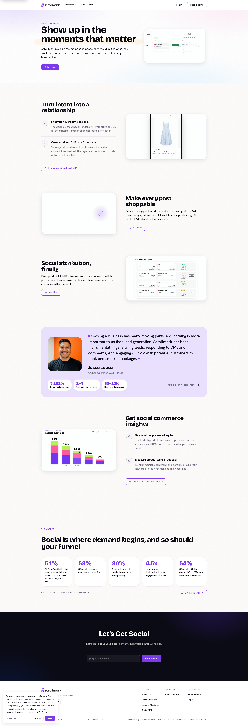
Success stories (88, 4)
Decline (38, 718)
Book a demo (196, 4)
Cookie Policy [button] (28, 709)
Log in (179, 4)
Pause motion (97, 719)
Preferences (11, 718)
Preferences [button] (44, 712)
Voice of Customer (151, 705)
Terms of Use (164, 719)
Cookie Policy (179, 719)
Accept (50, 718)
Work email (124, 651)
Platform (69, 4)
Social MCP (147, 710)
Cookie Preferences (198, 719)
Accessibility (133, 719)
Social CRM (147, 694)
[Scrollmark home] (50, 5)
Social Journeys (149, 699)
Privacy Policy (148, 719)
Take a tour (50, 67)
